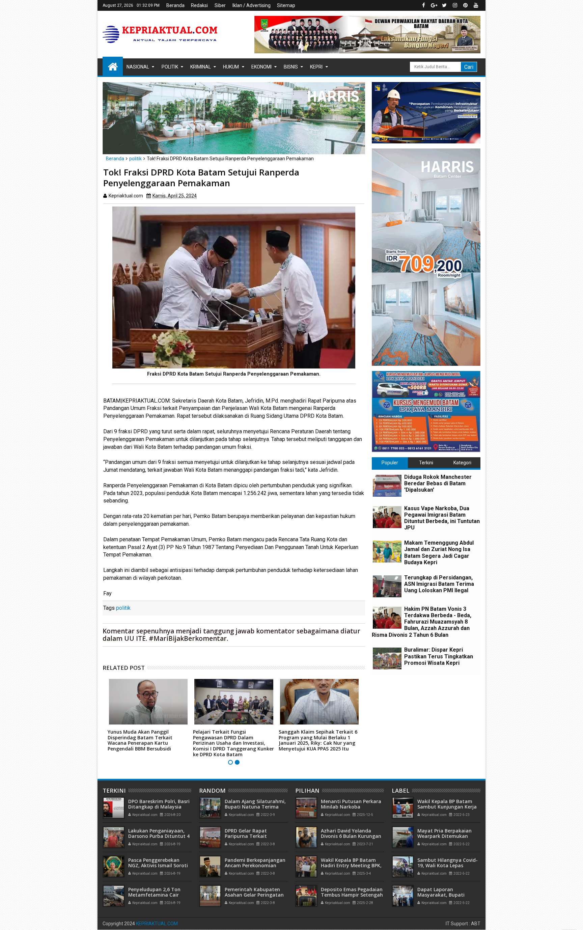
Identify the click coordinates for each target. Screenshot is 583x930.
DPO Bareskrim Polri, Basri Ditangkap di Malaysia (159, 804)
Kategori (462, 462)
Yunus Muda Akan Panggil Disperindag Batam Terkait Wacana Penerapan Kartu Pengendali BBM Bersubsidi (140, 740)
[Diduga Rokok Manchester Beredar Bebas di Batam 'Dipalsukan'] (387, 486)
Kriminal (200, 67)
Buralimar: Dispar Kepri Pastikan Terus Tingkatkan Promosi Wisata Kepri (438, 656)
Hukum (231, 67)
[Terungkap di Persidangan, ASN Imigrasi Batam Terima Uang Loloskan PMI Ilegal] (387, 586)
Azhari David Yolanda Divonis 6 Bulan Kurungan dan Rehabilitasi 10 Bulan (351, 836)
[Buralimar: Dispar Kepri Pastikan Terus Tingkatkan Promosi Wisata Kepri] (387, 658)
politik (123, 608)
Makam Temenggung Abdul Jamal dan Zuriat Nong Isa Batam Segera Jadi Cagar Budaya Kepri (439, 553)
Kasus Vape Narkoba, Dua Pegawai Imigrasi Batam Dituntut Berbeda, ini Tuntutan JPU (442, 518)
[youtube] (475, 5)
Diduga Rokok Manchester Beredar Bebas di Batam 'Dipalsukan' (438, 483)
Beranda (175, 5)
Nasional (138, 67)
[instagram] (455, 5)
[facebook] (423, 5)
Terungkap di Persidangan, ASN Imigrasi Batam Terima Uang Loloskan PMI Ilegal (439, 584)
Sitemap (286, 5)
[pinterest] (465, 5)
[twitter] (444, 5)
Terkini (426, 462)
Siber (220, 5)
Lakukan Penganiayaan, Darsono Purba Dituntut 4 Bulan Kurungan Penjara (159, 836)
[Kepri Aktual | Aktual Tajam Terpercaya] (113, 66)
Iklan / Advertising (251, 5)
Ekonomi (261, 67)
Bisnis (291, 67)
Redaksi (199, 5)
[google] (434, 5)
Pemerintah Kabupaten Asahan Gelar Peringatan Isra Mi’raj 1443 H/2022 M (254, 895)
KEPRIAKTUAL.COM (157, 923)
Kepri (316, 67)
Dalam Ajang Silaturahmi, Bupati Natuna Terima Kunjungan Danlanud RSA (255, 807)
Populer (390, 462)
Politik (170, 67)
